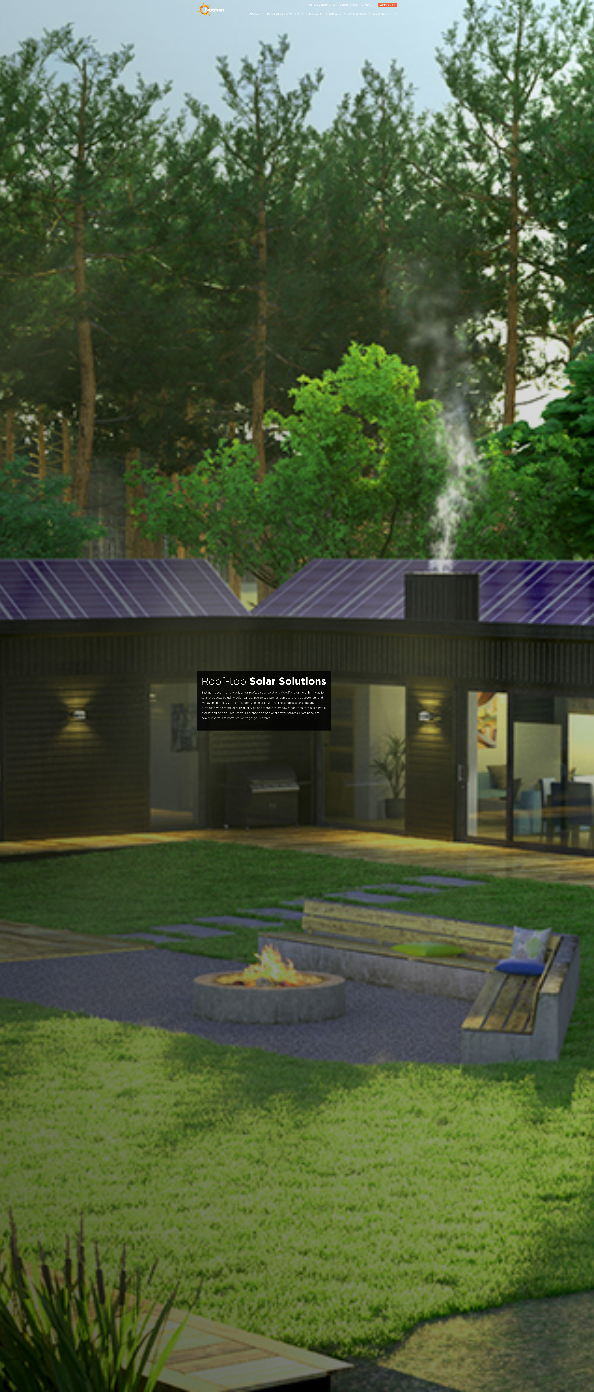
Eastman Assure (348, 5)
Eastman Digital (387, 5)
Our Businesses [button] (357, 13)
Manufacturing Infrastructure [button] (324, 13)
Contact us (368, 5)
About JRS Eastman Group (321, 5)
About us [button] (255, 13)
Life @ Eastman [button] (382, 13)
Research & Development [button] (283, 13)
